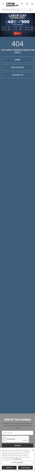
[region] (17, 459)
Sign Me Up (17, 445)
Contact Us (17, 75)
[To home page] (12, 4)
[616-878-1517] (27, 4)
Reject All (9, 467)
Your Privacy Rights (17, 462)
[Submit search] (30, 9)
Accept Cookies (25, 467)
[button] (3, 4)
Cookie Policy (17, 459)
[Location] (22, 4)
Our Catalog (17, 67)
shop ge (17, 33)
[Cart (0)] (32, 4)
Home (17, 60)
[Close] (33, 450)
